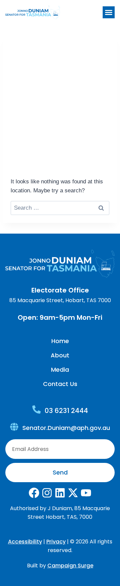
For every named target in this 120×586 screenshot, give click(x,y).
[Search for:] (60, 208)
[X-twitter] (73, 493)
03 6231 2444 (66, 410)
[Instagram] (47, 493)
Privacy (56, 541)
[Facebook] (34, 493)
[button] (109, 12)
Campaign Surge (70, 565)
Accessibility (25, 541)
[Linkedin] (60, 493)
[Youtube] (86, 493)
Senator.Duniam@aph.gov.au (66, 428)
